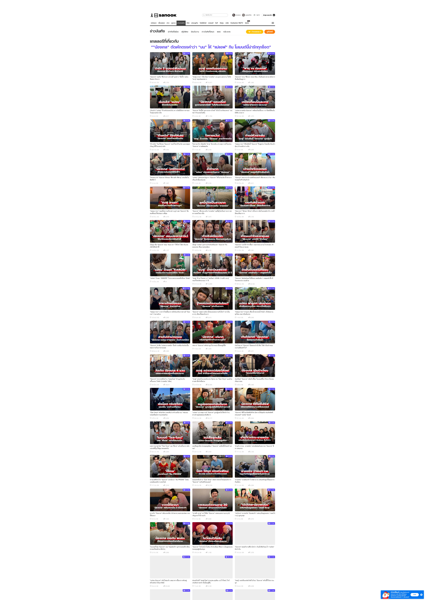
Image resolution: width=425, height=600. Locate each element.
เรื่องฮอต (161, 23)
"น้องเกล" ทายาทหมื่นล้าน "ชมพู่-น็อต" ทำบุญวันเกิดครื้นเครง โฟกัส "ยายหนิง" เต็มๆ (167, 380)
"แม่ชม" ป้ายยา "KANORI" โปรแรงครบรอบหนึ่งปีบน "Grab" (170, 278)
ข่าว (168, 23)
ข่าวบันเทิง (181, 23)
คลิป (227, 23)
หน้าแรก (153, 23)
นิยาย (247, 23)
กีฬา (188, 23)
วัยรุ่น (222, 23)
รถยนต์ (210, 23)
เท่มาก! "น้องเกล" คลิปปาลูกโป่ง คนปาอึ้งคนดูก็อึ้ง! (209, 345)
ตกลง (414, 594)
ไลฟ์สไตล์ (203, 23)
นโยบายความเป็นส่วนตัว (396, 597)
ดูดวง (173, 23)
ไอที (216, 23)
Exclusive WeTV (237, 23)
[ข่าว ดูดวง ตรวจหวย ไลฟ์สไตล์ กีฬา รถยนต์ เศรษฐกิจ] (163, 15)
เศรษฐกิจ (194, 23)
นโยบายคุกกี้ (406, 597)
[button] (204, 15)
